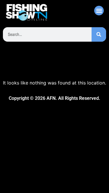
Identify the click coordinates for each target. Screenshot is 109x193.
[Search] (99, 34)
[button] (99, 10)
